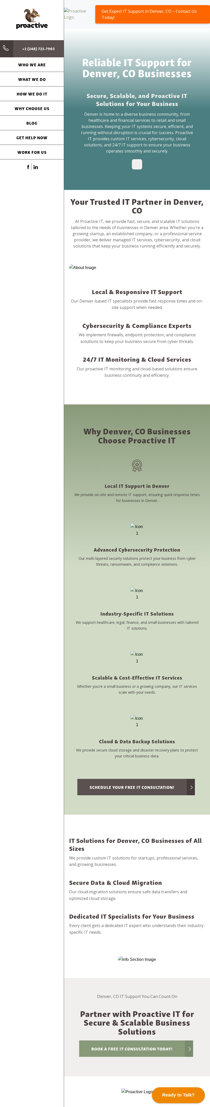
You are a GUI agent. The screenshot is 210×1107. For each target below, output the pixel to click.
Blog (31, 123)
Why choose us (32, 108)
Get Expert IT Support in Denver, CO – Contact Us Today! (149, 14)
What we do (32, 79)
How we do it (32, 93)
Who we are (32, 64)
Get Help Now (32, 137)
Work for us (32, 152)
